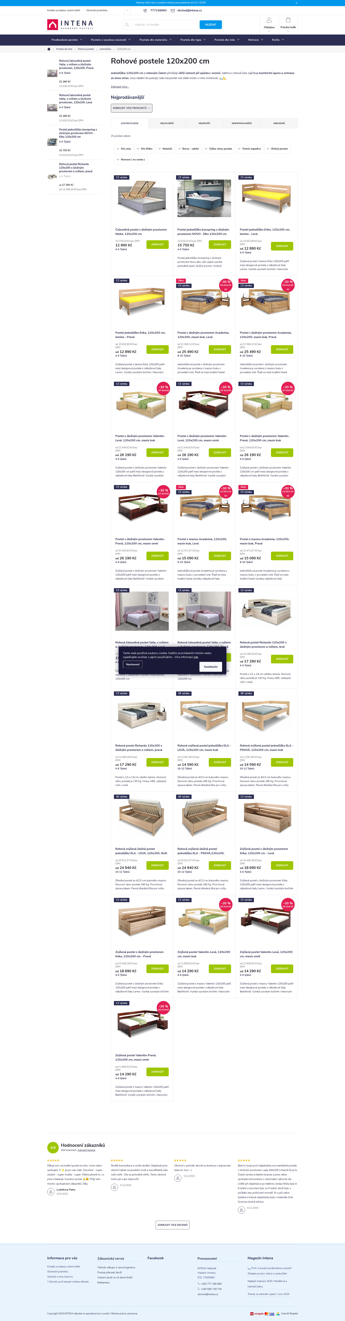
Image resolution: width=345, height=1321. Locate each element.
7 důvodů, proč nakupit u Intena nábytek (68, 1281)
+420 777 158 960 (211, 1283)
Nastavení (132, 664)
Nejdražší (204, 123)
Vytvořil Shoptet (289, 1313)
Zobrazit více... (120, 87)
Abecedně (279, 123)
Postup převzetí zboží (109, 1272)
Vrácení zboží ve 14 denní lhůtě (114, 1277)
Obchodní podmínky (96, 10)
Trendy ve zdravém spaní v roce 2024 (268, 1294)
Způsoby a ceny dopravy (60, 1276)
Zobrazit (157, 244)
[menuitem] (67, 40)
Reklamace (103, 1282)
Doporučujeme (129, 123)
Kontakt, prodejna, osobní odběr (63, 10)
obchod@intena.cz (207, 1294)
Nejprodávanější (242, 123)
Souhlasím (211, 667)
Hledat (210, 25)
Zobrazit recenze (86, 1150)
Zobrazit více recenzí (172, 1225)
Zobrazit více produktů (130, 108)
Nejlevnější (167, 123)
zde (196, 657)
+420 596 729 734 (211, 1289)
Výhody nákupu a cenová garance (116, 1267)
